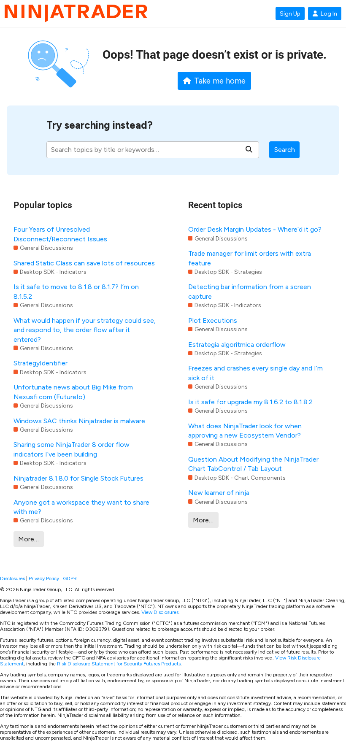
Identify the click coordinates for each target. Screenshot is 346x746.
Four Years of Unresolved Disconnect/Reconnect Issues (60, 234)
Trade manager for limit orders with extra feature (249, 258)
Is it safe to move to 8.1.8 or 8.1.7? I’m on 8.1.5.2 (76, 291)
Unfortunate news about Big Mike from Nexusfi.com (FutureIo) (73, 391)
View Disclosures (159, 612)
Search (284, 150)
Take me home (220, 81)
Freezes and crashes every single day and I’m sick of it (255, 372)
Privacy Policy (44, 578)
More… (28, 539)
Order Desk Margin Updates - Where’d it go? (255, 229)
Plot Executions (212, 320)
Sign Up (290, 13)
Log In (329, 13)
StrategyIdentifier (41, 363)
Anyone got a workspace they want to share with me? (81, 507)
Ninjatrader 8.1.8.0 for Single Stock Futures (78, 478)
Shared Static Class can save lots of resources (84, 263)
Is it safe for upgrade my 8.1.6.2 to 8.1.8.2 (250, 402)
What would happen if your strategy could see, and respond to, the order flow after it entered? (85, 329)
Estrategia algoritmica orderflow (237, 345)
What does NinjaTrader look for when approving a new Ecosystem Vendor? (245, 430)
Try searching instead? (99, 125)
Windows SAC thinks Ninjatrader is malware (79, 421)
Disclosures (12, 578)
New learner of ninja (218, 493)
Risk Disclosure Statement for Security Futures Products (119, 664)
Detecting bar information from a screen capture (249, 291)
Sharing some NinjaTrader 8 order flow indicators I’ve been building (72, 449)
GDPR (70, 578)
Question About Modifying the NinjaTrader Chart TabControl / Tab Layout (253, 464)
